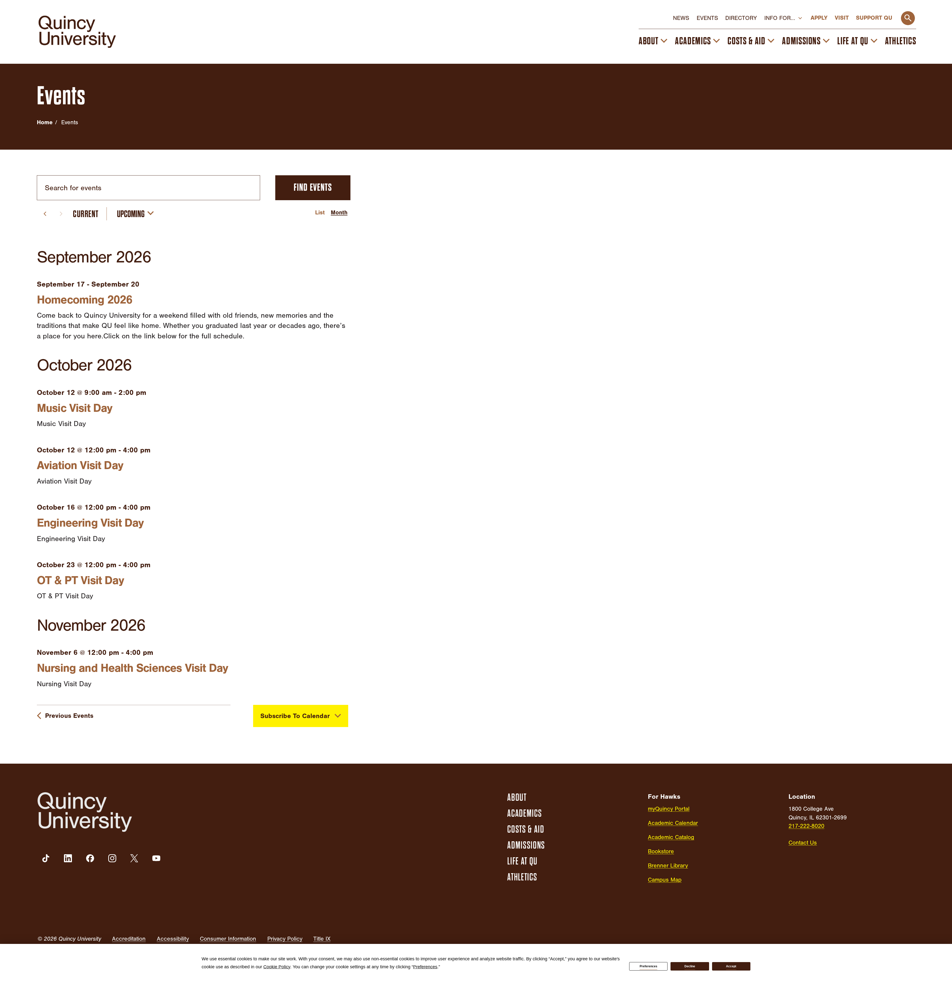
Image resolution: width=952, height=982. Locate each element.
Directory (741, 18)
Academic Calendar (673, 823)
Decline (689, 966)
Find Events (313, 187)
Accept (731, 966)
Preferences (648, 966)
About (648, 41)
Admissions (801, 41)
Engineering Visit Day (90, 523)
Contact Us (802, 842)
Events (707, 18)
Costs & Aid (746, 41)
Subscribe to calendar (295, 716)
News (681, 18)
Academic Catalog (671, 837)
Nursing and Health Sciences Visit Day (132, 668)
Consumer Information (228, 938)
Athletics (900, 41)
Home (45, 122)
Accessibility (173, 938)
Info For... (779, 18)
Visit (842, 17)
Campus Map (664, 879)
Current (86, 214)
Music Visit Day (74, 408)
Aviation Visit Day (80, 465)
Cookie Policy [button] (276, 966)
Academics (693, 41)
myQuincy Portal (668, 808)
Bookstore (661, 851)
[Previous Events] (45, 214)
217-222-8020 (806, 826)
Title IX (322, 938)
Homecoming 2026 (84, 300)
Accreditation (129, 938)
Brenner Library (668, 865)
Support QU (874, 17)
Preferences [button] (425, 966)
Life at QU (852, 41)
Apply (819, 17)
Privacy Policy (284, 938)
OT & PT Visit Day (80, 580)
